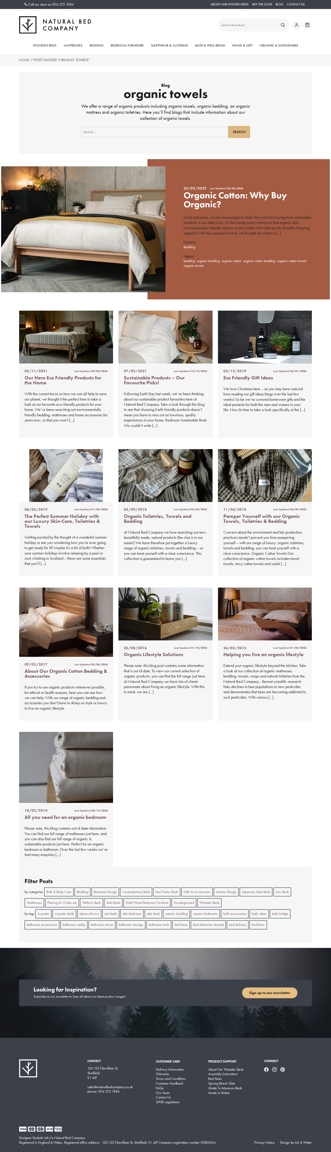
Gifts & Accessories (197, 891)
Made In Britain (219, 1093)
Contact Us (296, 4)
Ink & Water (303, 1142)
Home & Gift (242, 45)
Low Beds (282, 891)
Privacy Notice (264, 1142)
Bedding (97, 45)
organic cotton (231, 260)
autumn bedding (176, 913)
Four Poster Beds (166, 891)
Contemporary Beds (136, 891)
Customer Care (168, 1061)
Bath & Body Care (58, 891)
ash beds (110, 913)
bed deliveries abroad (208, 924)
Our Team (163, 1093)
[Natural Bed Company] (55, 25)
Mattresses (73, 45)
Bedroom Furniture (127, 45)
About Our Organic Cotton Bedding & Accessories (66, 673)
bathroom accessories (42, 924)
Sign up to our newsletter (269, 992)
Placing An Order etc (62, 902)
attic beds (153, 913)
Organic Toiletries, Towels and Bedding (157, 518)
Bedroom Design (105, 891)
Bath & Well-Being (210, 45)
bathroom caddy (74, 924)
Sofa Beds (113, 902)
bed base (181, 924)
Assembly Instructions (223, 1074)
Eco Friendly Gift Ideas (248, 377)
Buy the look (262, 4)
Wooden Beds (45, 45)
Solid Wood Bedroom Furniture (147, 902)
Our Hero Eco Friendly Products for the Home (63, 380)
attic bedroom (131, 913)
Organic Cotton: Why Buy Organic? (235, 199)
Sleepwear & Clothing (169, 45)
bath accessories (234, 913)
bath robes (259, 913)
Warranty (162, 1074)
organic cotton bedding (259, 260)
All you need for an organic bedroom (65, 817)
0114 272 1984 (63, 4)
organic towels (194, 265)
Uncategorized (184, 902)
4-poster (43, 913)
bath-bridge (280, 913)
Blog (279, 4)
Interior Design (226, 891)
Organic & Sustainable (279, 45)
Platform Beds (91, 902)
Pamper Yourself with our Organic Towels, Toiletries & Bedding (261, 518)
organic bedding (208, 260)
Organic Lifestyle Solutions (153, 654)
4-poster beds (64, 913)
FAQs (160, 1088)
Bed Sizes (215, 1078)
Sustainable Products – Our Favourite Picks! (154, 380)
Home (24, 60)
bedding (189, 260)
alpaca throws (89, 913)
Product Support (222, 1061)
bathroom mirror (102, 924)
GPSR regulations (168, 1102)
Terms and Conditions (171, 1078)
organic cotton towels (292, 260)
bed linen (258, 924)
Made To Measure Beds (225, 1088)
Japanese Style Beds (256, 891)
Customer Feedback (169, 1083)
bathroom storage (131, 924)
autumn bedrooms (205, 913)
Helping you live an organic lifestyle (263, 654)
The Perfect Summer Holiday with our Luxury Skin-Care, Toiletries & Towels (62, 521)
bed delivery (237, 924)
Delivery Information (170, 1069)
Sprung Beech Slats (221, 1083)
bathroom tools (159, 924)
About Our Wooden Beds (230, 4)
